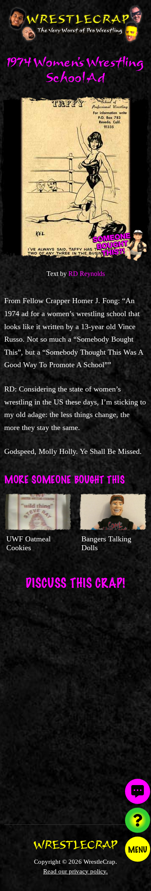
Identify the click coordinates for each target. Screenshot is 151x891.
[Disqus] (75, 701)
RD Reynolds (86, 273)
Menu (137, 849)
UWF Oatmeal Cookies (28, 543)
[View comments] (137, 791)
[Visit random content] (137, 820)
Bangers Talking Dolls (106, 543)
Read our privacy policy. (75, 871)
